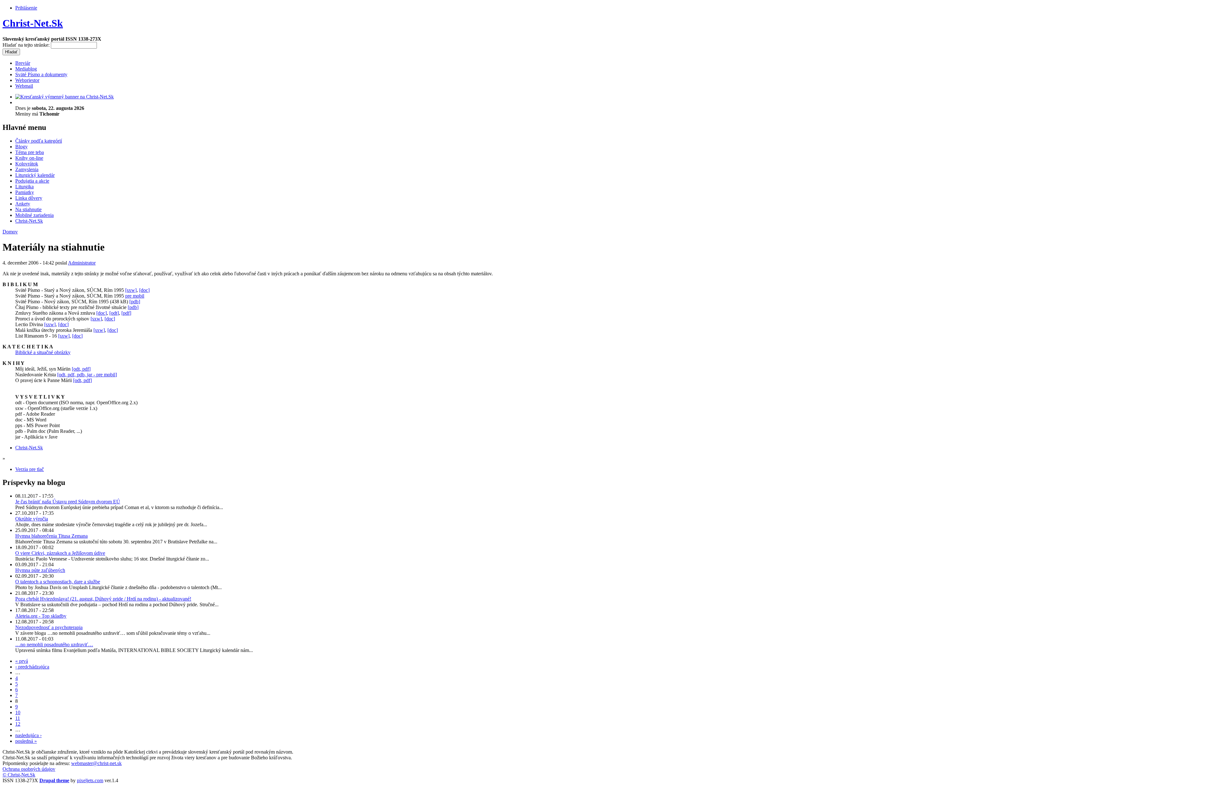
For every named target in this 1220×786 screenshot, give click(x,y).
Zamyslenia (26, 169)
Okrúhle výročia (31, 518)
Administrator (82, 262)
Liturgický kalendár (35, 175)
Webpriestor (27, 80)
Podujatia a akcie (32, 181)
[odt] (114, 313)
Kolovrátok (26, 163)
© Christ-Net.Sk (19, 774)
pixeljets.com (90, 780)
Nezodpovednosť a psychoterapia (49, 627)
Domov (10, 231)
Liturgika (24, 186)
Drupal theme (54, 780)
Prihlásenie (26, 7)
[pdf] (126, 313)
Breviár (22, 63)
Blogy (21, 146)
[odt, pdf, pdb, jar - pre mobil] (87, 374)
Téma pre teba (29, 152)
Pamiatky (24, 192)
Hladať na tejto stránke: (27, 45)
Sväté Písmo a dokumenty (41, 74)
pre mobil (134, 296)
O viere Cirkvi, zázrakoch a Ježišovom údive (60, 553)
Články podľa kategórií (38, 141)
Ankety (22, 203)
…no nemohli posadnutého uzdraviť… (54, 644)
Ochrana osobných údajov (29, 769)
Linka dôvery (28, 198)
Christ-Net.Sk (33, 23)
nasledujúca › (28, 735)
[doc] (144, 290)
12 (17, 724)
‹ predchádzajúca (32, 666)
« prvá (21, 661)
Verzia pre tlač (29, 469)
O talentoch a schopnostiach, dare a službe (57, 581)
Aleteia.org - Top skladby (40, 616)
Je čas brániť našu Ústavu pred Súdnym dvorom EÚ (67, 501)
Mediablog (26, 68)
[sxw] (131, 290)
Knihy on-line (29, 158)
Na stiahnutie (28, 209)
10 (17, 712)
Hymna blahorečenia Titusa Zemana (51, 536)
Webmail (24, 86)
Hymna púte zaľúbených (40, 570)
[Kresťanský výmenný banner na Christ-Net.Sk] (64, 96)
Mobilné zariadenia (34, 215)
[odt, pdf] (81, 369)
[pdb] (134, 301)
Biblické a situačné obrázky (43, 352)
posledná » (26, 741)
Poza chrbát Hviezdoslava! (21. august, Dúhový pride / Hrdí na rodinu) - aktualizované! (103, 598)
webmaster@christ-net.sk (96, 763)
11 (17, 718)
